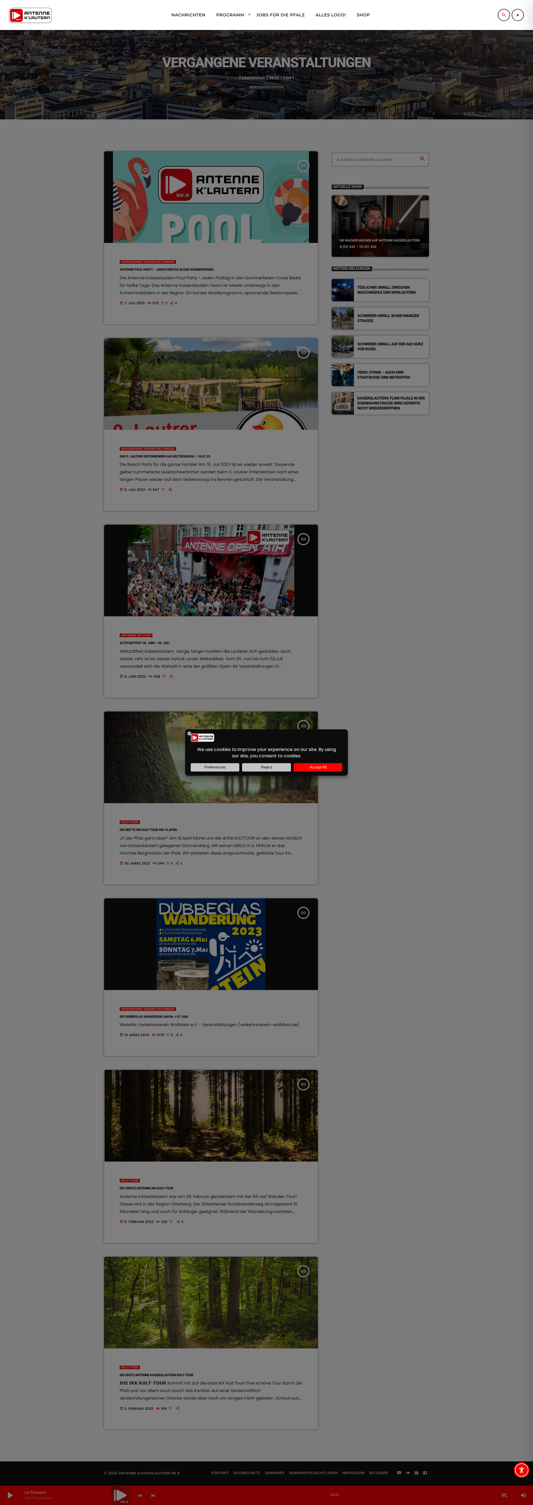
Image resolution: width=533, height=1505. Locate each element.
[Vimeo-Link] (30, 15)
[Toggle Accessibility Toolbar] (521, 1470)
